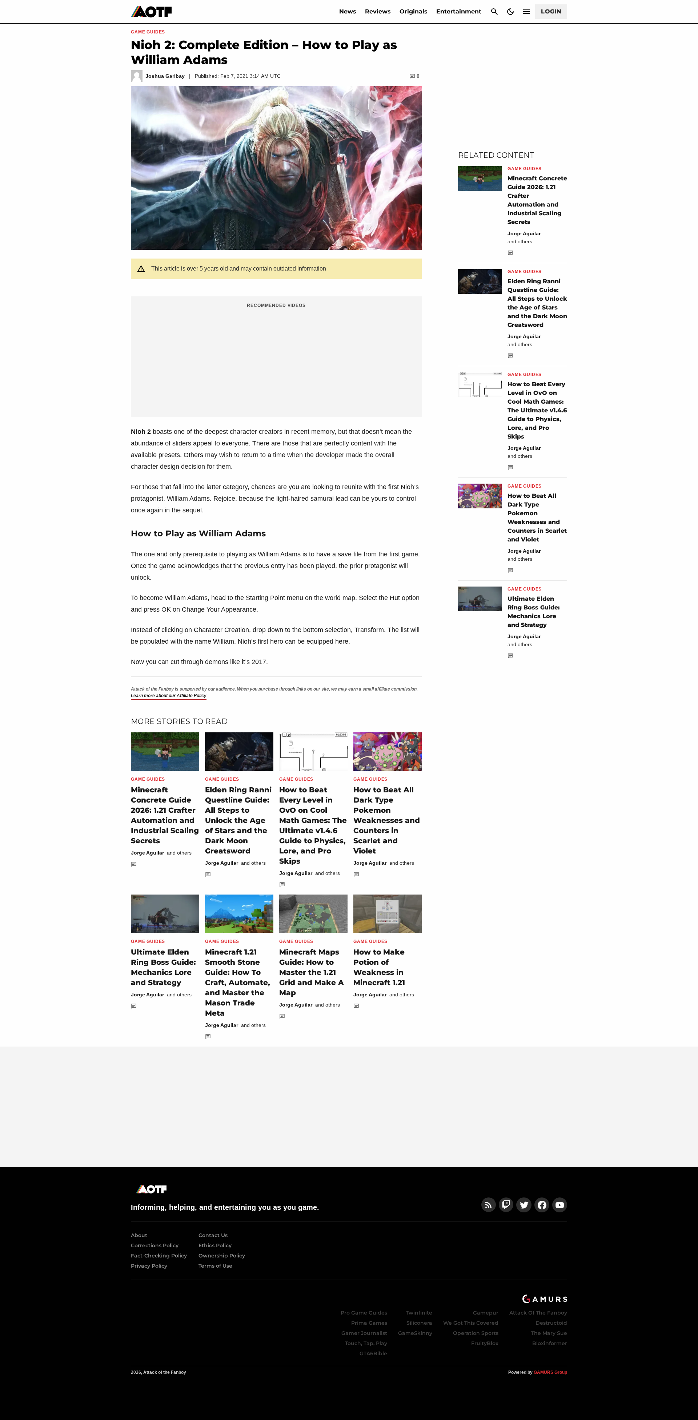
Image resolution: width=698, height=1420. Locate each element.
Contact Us (213, 1235)
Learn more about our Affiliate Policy (168, 695)
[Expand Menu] (526, 11)
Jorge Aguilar (147, 853)
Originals (414, 11)
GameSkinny (415, 1333)
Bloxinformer (549, 1343)
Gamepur (485, 1312)
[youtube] (559, 1204)
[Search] (494, 11)
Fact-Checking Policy (159, 1255)
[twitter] (523, 1204)
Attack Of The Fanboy (538, 1312)
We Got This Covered (470, 1323)
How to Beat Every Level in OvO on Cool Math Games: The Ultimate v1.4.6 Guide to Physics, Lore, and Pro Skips (537, 410)
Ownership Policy (221, 1255)
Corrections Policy (154, 1245)
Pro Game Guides (364, 1312)
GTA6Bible (373, 1353)
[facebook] (541, 1204)
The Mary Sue (549, 1333)
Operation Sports (475, 1333)
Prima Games (369, 1323)
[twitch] (506, 1204)
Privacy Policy (149, 1266)
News (347, 11)
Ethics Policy (215, 1245)
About (139, 1235)
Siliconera (419, 1323)
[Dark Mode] (510, 11)
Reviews (378, 11)
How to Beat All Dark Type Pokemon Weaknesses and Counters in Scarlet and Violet (386, 820)
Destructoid (551, 1323)
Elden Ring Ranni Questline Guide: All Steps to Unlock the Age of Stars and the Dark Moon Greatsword (238, 820)
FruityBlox (484, 1343)
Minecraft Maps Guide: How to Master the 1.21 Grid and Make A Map (311, 972)
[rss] (488, 1204)
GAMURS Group (550, 1372)
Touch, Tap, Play (366, 1343)
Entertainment (458, 11)
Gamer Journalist (364, 1333)
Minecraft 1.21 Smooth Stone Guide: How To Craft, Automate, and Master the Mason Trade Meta (237, 982)
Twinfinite (419, 1312)
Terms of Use (215, 1266)
